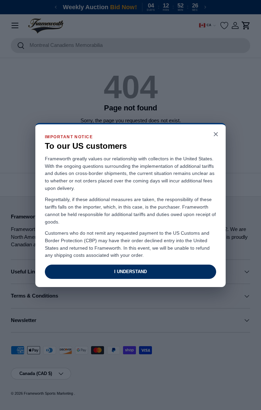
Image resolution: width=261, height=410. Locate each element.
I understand (130, 271)
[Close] (216, 134)
